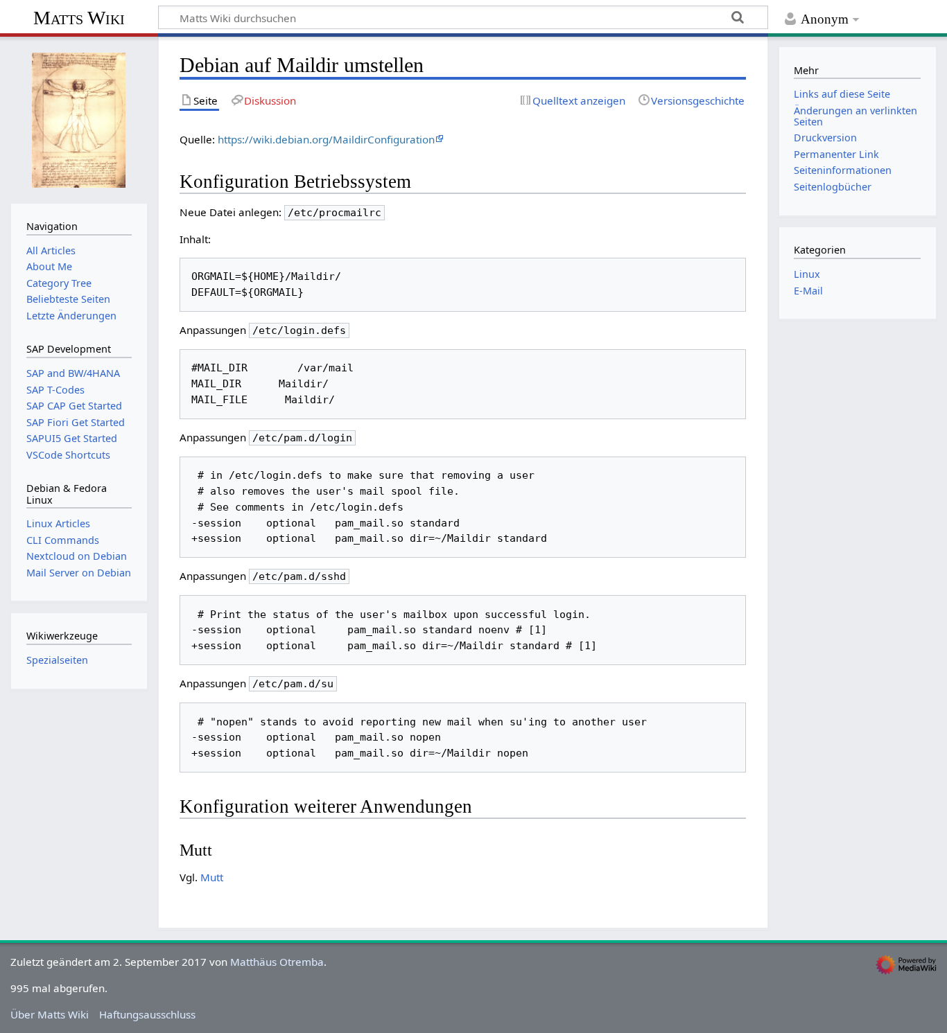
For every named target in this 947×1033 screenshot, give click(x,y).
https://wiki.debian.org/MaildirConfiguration (326, 139)
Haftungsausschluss (147, 1014)
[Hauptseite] (79, 118)
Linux (807, 274)
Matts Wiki (79, 17)
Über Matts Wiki (49, 1014)
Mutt (211, 877)
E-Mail (808, 290)
